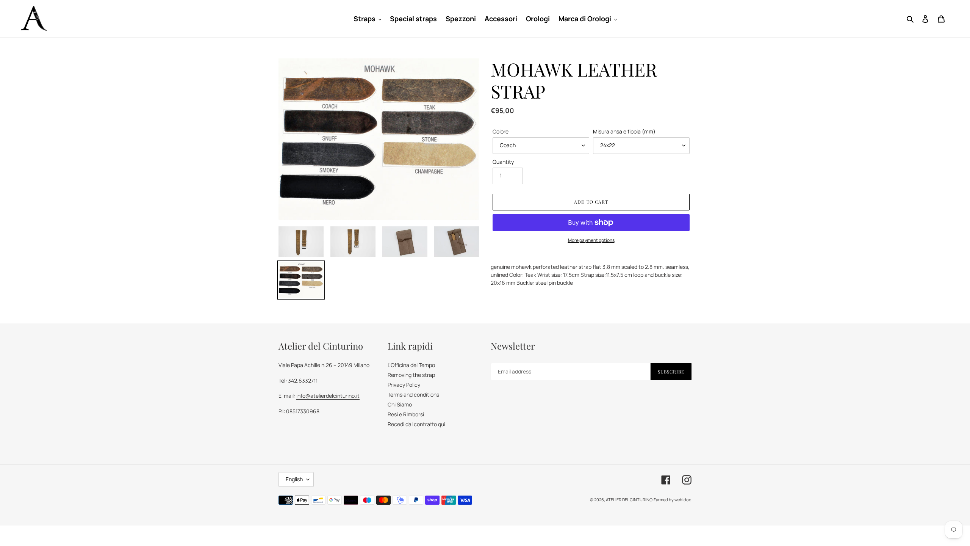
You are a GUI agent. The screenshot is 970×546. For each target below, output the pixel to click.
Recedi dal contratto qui (416, 424)
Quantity (503, 161)
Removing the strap (411, 374)
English (294, 479)
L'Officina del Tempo (411, 365)
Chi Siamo (400, 404)
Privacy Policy (404, 384)
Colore (500, 131)
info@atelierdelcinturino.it (328, 395)
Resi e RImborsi (406, 414)
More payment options (591, 240)
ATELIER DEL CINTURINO (629, 499)
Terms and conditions (413, 394)
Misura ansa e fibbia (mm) (624, 131)
